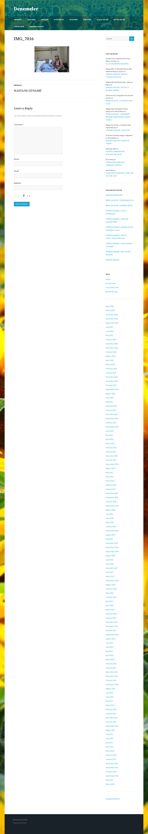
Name (16, 159)
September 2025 (112, 323)
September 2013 (112, 634)
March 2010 (110, 784)
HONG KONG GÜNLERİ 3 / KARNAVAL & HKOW (116, 163)
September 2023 (112, 389)
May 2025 (109, 335)
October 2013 (111, 630)
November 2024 (112, 348)
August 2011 (110, 730)
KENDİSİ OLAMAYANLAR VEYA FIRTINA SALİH (115, 152)
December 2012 (112, 672)
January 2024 (111, 373)
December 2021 (112, 456)
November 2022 (112, 418)
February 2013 (111, 663)
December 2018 (112, 543)
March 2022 (110, 443)
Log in (108, 279)
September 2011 (112, 726)
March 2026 (110, 310)
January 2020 (111, 526)
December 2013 (112, 622)
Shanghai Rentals (113, 799)
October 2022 (111, 422)
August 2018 (110, 555)
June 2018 (110, 564)
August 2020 (110, 510)
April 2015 (110, 593)
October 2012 (111, 680)
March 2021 (110, 481)
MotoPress (23, 823)
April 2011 (110, 747)
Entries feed (110, 283)
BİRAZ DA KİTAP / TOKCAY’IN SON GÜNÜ (119, 102)
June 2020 (110, 518)
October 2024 (111, 352)
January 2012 (111, 713)
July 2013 (109, 643)
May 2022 (109, 435)
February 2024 (111, 368)
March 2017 (110, 576)
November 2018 (112, 547)
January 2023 (111, 410)
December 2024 (112, 343)
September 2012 (112, 684)
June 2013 (110, 647)
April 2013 (110, 655)
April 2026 (110, 306)
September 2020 (112, 506)
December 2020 (112, 493)
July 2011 (109, 734)
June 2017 (110, 572)
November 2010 (112, 767)
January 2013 (111, 668)
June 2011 (110, 738)
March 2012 (110, 705)
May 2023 (109, 402)
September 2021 (112, 464)
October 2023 (111, 385)
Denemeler (26, 9)
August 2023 (110, 393)
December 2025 (112, 314)
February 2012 (111, 709)
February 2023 (111, 406)
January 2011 (111, 759)
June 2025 (110, 331)
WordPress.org (111, 291)
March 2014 (110, 609)
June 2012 (110, 697)
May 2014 (109, 601)
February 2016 (111, 589)
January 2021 (111, 489)
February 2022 (111, 447)
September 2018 (112, 551)
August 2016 (110, 585)
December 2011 (112, 717)
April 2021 (110, 476)
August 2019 (110, 535)
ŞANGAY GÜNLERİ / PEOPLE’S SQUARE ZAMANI (117, 88)
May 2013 (109, 651)
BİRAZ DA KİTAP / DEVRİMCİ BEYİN (119, 205)
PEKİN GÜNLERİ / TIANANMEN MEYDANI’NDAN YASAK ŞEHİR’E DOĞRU (118, 117)
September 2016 (112, 580)
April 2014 (110, 605)
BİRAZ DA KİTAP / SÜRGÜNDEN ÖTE (120, 200)
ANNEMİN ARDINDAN (114, 195)
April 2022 (110, 439)
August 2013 (110, 639)
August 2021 (110, 468)
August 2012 (110, 688)
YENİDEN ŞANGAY (112, 260)
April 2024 (110, 360)
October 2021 (111, 460)
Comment (19, 124)
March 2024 (110, 364)
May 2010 (109, 780)
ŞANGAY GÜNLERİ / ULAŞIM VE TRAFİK (117, 142)
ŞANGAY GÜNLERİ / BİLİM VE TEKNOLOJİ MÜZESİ (117, 75)
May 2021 (109, 472)
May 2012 (109, 701)
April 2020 (110, 522)
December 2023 (112, 377)
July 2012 (109, 693)
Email (16, 171)
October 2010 (111, 772)
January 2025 (111, 339)
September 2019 (112, 530)
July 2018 (109, 560)
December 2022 (112, 414)
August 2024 (110, 356)
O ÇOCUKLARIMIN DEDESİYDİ (117, 64)
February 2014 (111, 614)
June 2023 (110, 398)
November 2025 (112, 319)
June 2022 (110, 431)
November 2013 (112, 626)
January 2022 (111, 452)
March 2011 (110, 751)
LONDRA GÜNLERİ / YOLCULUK (118, 130)
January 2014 (111, 618)
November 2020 (112, 497)
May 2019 (109, 539)
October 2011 (111, 722)
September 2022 (112, 427)
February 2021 (111, 485)
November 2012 (112, 676)
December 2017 (112, 568)
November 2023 (112, 381)
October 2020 (111, 501)
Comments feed (112, 287)
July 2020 (109, 514)
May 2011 (109, 742)
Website (17, 183)
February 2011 (111, 755)
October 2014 (111, 597)
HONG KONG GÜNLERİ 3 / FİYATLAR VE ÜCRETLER (119, 174)
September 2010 (112, 776)
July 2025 (109, 327)
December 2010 (112, 763)
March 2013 (110, 659)
